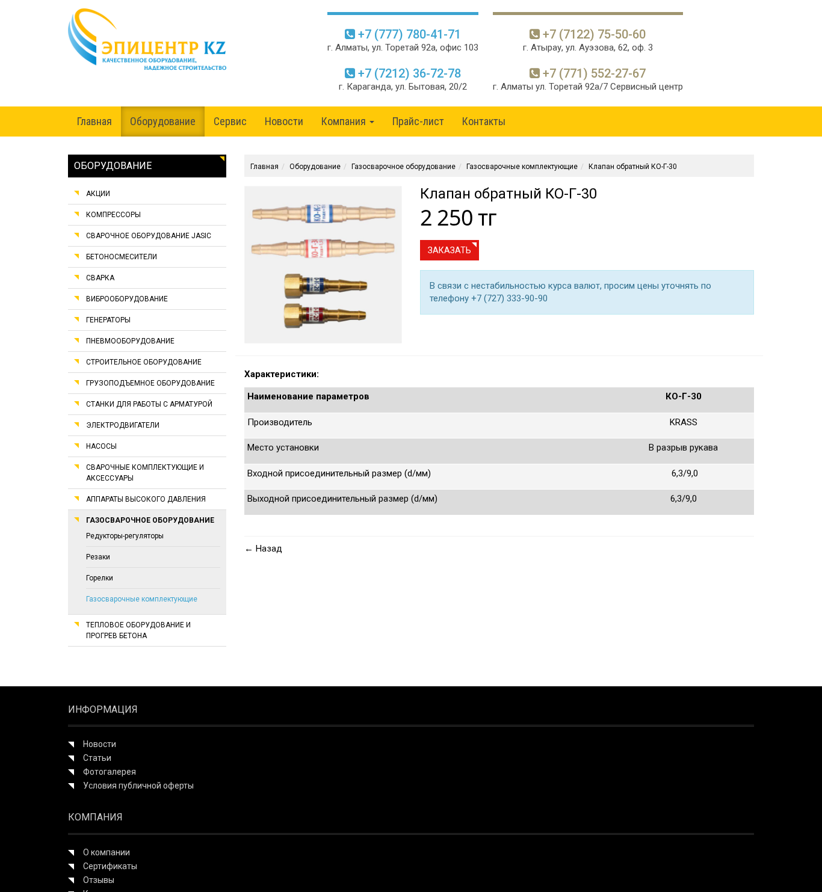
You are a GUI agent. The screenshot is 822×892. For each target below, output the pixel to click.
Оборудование (163, 121)
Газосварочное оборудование (150, 520)
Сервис (230, 121)
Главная (94, 121)
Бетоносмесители (121, 257)
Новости (284, 121)
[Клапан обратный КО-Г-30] (323, 264)
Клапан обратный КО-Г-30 (633, 166)
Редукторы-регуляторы (125, 536)
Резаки (98, 557)
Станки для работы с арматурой (149, 404)
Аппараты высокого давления (146, 499)
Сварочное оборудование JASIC (148, 236)
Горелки (99, 578)
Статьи (97, 758)
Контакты (483, 121)
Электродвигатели (122, 425)
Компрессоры (113, 215)
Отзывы (98, 880)
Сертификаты (110, 866)
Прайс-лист (418, 121)
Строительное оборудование (144, 362)
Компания (344, 121)
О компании (106, 852)
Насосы (101, 446)
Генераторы (108, 320)
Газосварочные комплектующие (141, 599)
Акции (98, 193)
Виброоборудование (127, 299)
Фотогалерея (109, 772)
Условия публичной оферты (138, 785)
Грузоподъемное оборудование (150, 383)
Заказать (449, 250)
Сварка (100, 278)
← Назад (263, 548)
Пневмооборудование (130, 341)
